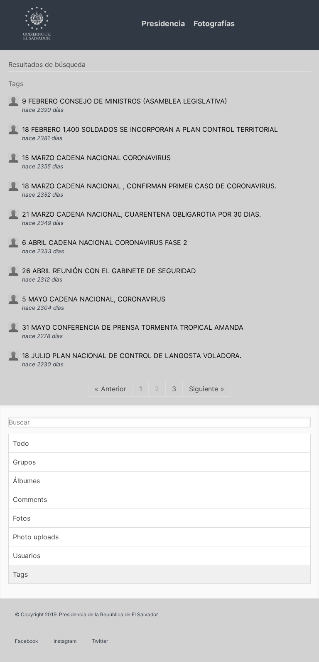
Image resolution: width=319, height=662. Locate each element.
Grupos (24, 462)
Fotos (21, 518)
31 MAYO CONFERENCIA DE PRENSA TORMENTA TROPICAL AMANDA (132, 327)
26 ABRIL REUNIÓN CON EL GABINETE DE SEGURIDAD (109, 271)
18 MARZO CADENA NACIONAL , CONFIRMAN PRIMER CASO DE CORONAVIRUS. (149, 186)
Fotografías (214, 23)
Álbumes (26, 481)
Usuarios (26, 555)
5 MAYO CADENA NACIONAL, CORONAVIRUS (93, 299)
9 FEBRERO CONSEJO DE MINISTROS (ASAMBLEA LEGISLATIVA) (124, 101)
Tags (20, 574)
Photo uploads (36, 537)
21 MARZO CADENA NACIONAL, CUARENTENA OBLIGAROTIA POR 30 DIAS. (141, 214)
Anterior (113, 389)
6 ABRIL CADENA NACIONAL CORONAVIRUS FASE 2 (104, 242)
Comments (30, 499)
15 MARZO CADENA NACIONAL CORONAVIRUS (96, 157)
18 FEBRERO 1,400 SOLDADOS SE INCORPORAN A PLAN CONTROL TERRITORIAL (150, 129)
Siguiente (203, 389)
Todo (21, 443)
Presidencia (163, 23)
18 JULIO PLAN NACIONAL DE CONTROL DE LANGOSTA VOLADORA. (131, 355)
